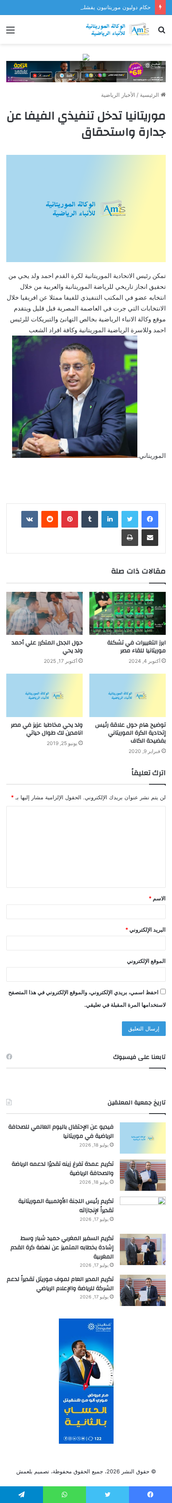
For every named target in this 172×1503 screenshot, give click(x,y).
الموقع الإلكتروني (146, 960)
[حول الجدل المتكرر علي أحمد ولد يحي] (44, 613)
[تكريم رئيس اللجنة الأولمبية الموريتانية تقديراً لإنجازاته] (143, 1212)
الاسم (157, 898)
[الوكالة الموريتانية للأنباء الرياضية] (117, 29)
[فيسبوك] (150, 519)
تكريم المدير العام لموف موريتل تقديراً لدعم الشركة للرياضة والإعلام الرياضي (60, 1284)
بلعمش (24, 1471)
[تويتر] (129, 519)
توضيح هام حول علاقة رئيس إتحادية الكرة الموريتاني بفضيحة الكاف (130, 733)
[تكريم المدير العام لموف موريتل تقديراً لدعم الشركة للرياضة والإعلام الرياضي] (143, 1290)
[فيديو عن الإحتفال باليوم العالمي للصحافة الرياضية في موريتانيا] (143, 1138)
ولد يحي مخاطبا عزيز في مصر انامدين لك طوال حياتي (47, 729)
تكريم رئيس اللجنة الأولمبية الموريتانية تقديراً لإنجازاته (66, 1206)
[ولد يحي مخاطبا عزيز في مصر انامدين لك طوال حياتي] (44, 695)
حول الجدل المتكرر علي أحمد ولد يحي (47, 646)
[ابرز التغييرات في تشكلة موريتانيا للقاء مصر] (127, 613)
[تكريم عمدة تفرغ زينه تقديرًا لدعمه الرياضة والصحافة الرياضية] (143, 1175)
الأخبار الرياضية (118, 94)
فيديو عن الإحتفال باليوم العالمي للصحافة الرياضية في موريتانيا (61, 1132)
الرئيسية (150, 94)
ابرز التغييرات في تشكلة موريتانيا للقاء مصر (136, 646)
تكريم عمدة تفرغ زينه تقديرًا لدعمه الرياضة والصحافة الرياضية (63, 1169)
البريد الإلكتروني (145, 929)
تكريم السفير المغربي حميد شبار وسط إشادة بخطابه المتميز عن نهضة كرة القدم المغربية (62, 1247)
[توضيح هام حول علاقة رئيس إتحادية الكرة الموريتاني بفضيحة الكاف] (127, 695)
